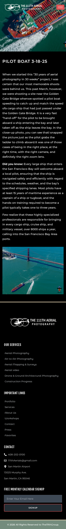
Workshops (12, 418)
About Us (10, 412)
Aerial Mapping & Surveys (21, 364)
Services (10, 407)
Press (8, 429)
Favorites (10, 435)
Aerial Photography (17, 353)
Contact (10, 424)
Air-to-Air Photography (19, 358)
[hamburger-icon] (60, 7)
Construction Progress (18, 381)
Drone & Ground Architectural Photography (31, 375)
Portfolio (10, 401)
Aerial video (12, 370)
